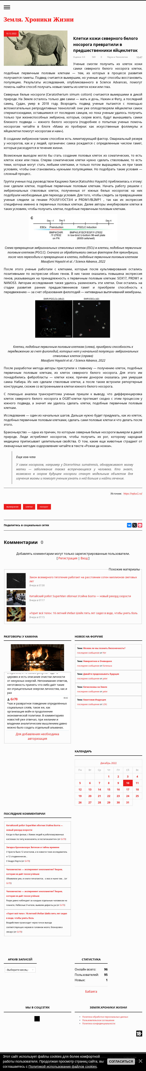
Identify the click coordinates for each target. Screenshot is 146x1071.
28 (99, 802)
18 (137, 789)
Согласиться (121, 1061)
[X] (134, 525)
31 (127, 802)
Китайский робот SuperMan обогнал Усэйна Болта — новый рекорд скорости (80, 596)
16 (118, 789)
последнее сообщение (88, 652)
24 (127, 796)
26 (80, 802)
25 (137, 796)
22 (108, 796)
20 (89, 796)
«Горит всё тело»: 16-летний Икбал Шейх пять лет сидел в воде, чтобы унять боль (83, 613)
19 (80, 796)
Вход (84, 558)
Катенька (107, 665)
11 (137, 783)
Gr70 (63, 839)
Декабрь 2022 (108, 763)
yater (105, 678)
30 (118, 802)
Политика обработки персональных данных (105, 1016)
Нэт (104, 652)
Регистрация (67, 558)
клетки (29, 506)
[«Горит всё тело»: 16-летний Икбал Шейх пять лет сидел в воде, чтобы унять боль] (16, 621)
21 (99, 796)
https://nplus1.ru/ (133, 493)
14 (99, 789)
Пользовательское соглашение (98, 1020)
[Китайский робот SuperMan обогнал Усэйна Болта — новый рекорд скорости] (16, 604)
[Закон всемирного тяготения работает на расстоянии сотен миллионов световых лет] (16, 587)
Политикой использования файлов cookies (63, 1067)
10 (127, 783)
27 (89, 802)
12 (80, 789)
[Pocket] (140, 525)
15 (108, 789)
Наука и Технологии (117, 56)
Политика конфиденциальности (98, 1023)
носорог (44, 506)
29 (108, 802)
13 (89, 789)
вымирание (12, 506)
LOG (105, 704)
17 (127, 789)
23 (118, 796)
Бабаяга (91, 991)
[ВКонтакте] (129, 525)
